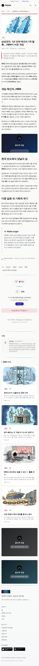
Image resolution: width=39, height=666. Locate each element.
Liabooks (13, 657)
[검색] (30, 5)
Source (23, 48)
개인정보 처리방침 (7, 628)
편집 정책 (4, 637)
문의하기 (4, 634)
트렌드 (3, 616)
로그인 (19, 304)
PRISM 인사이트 (6, 613)
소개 (3, 619)
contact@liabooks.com (20, 151)
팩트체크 (4, 640)
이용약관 (4, 631)
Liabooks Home (14, 1)
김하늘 (11, 341)
